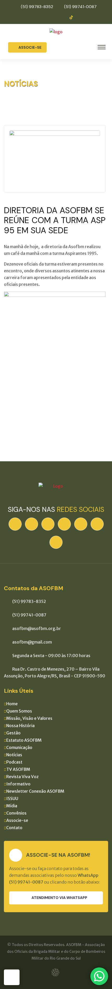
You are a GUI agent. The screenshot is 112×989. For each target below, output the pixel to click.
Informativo (18, 783)
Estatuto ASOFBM (24, 740)
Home (12, 703)
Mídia (11, 805)
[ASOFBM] (56, 31)
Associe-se (29, 47)
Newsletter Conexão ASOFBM (35, 791)
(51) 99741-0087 (80, 6)
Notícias (14, 754)
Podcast (14, 762)
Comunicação (19, 747)
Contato (14, 827)
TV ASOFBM (18, 769)
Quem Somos (19, 711)
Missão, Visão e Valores (29, 718)
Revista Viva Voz (22, 776)
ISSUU (12, 798)
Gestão (13, 732)
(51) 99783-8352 (37, 6)
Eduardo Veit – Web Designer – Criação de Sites (56, 972)
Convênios (16, 813)
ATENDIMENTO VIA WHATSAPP (59, 897)
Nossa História (20, 725)
